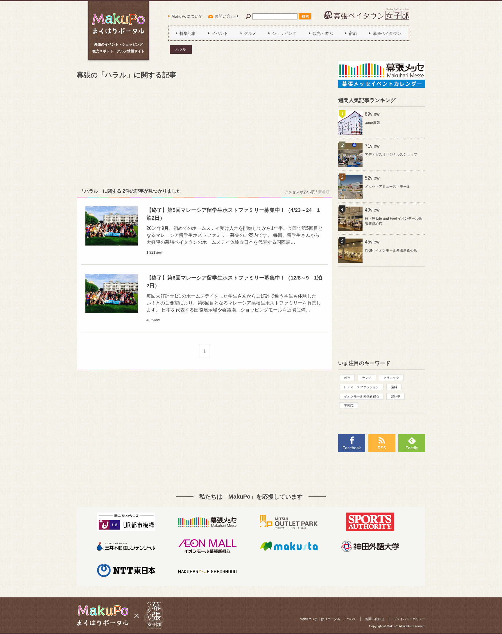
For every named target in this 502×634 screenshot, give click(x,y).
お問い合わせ (226, 16)
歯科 (394, 387)
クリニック (391, 377)
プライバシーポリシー (409, 619)
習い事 (395, 396)
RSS (382, 447)
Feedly (412, 447)
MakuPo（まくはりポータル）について (328, 619)
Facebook (352, 447)
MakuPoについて (187, 16)
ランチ (367, 377)
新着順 (323, 192)
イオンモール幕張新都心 (361, 396)
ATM (347, 377)
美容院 (349, 405)
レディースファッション (361, 387)
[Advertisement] (204, 132)
